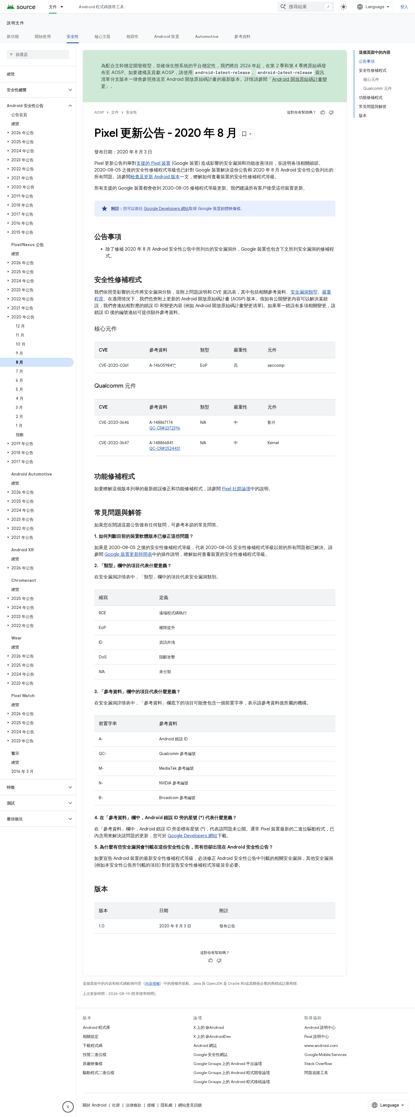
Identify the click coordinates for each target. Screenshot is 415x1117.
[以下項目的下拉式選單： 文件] (64, 7)
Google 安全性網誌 (210, 1054)
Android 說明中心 (320, 1027)
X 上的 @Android (208, 1027)
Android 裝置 (166, 36)
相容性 (132, 36)
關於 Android (94, 1105)
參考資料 (242, 36)
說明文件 (15, 22)
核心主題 (103, 36)
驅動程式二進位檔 (98, 1072)
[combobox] (306, 7)
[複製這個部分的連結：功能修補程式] (140, 477)
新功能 (13, 36)
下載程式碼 (92, 1045)
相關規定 (91, 1036)
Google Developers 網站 (166, 208)
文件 (53, 6)
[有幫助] (322, 112)
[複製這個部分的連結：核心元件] (122, 329)
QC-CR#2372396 (164, 428)
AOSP (99, 112)
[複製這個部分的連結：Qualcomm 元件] (141, 386)
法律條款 (133, 1105)
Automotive (207, 36)
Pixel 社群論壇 (236, 489)
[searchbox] (38, 54)
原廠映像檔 (92, 1063)
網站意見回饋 (190, 1105)
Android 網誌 (205, 1045)
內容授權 (152, 983)
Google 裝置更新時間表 (128, 554)
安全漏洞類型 (304, 292)
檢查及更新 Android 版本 (155, 177)
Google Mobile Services (325, 1054)
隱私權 (166, 1105)
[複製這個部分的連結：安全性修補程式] (147, 280)
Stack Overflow (318, 1063)
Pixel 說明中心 (316, 1036)
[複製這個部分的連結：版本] (113, 889)
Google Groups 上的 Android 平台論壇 (227, 1063)
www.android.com (321, 1045)
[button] (33, 89)
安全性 (73, 36)
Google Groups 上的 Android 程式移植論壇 (231, 1081)
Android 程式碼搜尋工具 (101, 6)
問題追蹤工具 (316, 1072)
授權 (151, 1105)
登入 (404, 6)
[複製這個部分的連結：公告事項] (127, 237)
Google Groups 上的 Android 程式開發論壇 (231, 1072)
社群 (116, 1105)
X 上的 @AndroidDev (212, 1036)
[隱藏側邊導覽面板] (68, 1106)
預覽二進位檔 (94, 1054)
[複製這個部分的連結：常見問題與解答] (147, 513)
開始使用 (43, 36)
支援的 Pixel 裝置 (153, 163)
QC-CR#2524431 (164, 448)
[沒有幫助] (331, 112)
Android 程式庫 (96, 1027)
